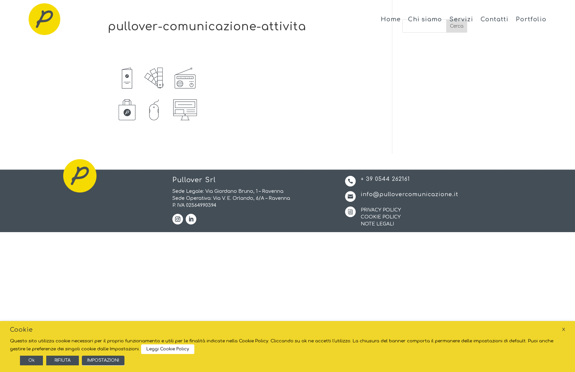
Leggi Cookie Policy (167, 349)
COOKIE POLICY (381, 216)
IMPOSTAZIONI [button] (103, 360)
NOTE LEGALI (377, 223)
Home (391, 19)
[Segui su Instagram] (177, 219)
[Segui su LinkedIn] (191, 219)
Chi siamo (425, 19)
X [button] (563, 329)
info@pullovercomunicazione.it (409, 194)
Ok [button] (31, 360)
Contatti (494, 19)
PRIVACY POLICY (381, 209)
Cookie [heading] (21, 329)
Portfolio (531, 19)
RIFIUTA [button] (63, 360)
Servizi (461, 19)
